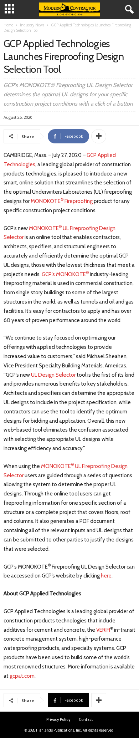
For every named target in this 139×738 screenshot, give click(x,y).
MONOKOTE (44, 228)
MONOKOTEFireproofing (62, 201)
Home (8, 24)
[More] (98, 136)
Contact (86, 719)
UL (34, 375)
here (106, 575)
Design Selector (56, 375)
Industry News (32, 24)
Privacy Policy (58, 719)
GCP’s (49, 274)
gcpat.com (22, 676)
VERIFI (103, 630)
